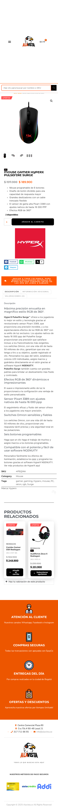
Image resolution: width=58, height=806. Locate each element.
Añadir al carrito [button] (16, 572)
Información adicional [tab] (35, 292)
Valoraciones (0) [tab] (15, 296)
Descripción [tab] (12, 292)
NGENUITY (47, 462)
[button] (9, 41)
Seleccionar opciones (42, 573)
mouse (46, 481)
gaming (28, 481)
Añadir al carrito (33, 222)
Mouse (20, 93)
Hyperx (37, 481)
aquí (38, 465)
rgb (24, 484)
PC (52, 481)
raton (19, 484)
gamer (19, 481)
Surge (30, 484)
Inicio (15, 93)
